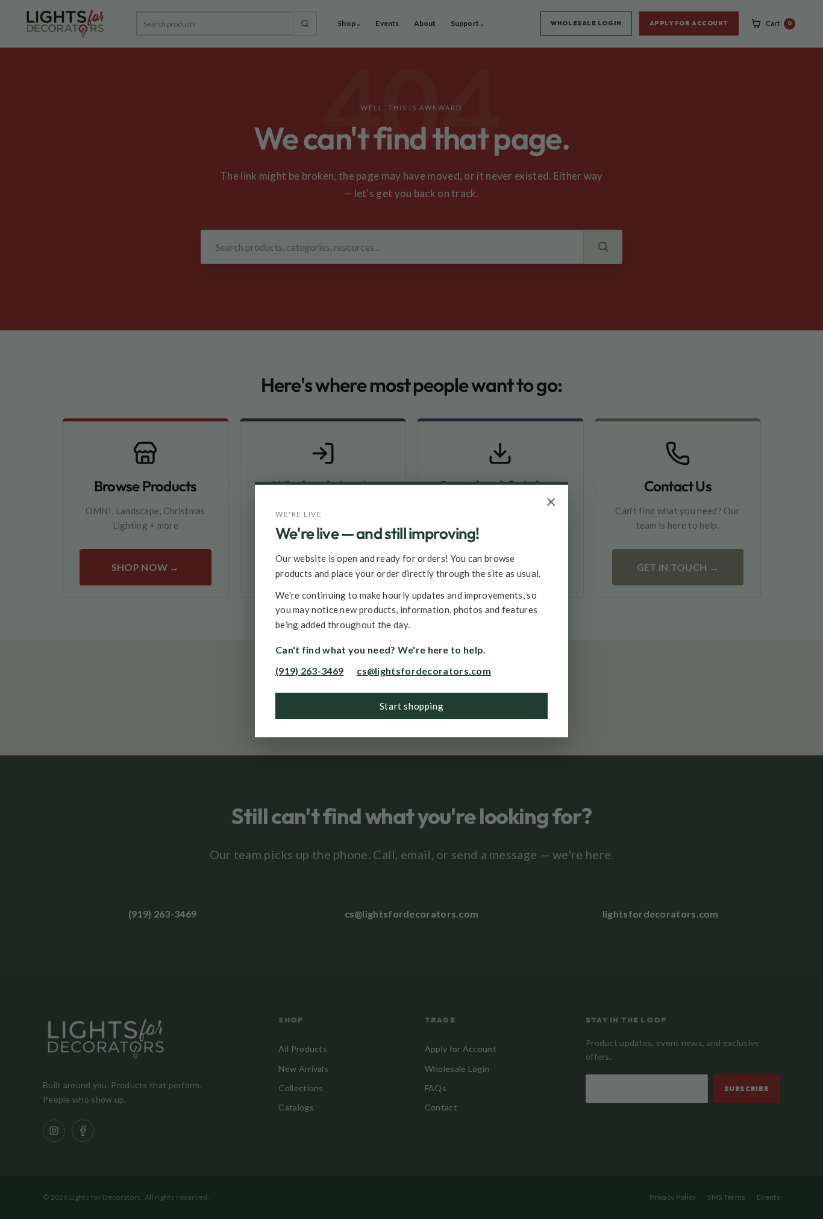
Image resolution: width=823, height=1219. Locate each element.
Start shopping (411, 706)
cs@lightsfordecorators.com (424, 670)
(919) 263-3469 (309, 670)
